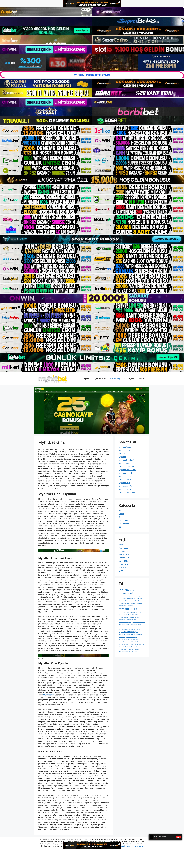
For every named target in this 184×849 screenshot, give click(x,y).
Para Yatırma (124, 524)
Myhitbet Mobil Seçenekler (125, 627)
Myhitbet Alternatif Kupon (125, 596)
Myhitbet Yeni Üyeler (139, 644)
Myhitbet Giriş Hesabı (124, 612)
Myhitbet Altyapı (125, 463)
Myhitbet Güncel (123, 614)
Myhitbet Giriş (115, 379)
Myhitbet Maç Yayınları (124, 624)
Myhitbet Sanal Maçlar (128, 632)
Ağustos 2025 (124, 551)
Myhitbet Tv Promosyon (131, 637)
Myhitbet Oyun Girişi (138, 627)
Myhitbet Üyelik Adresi (133, 646)
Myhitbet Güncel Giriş (133, 614)
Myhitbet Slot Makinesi (124, 634)
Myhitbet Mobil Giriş (126, 473)
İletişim (141, 379)
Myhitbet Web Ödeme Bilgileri (126, 644)
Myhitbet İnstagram (126, 466)
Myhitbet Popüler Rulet (124, 629)
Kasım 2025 (123, 548)
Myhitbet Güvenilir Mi (127, 492)
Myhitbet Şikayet (129, 379)
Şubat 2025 (123, 571)
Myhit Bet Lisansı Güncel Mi (138, 622)
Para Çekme (123, 520)
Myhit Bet (134, 590)
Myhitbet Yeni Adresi (127, 486)
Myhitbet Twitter (123, 639)
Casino (121, 514)
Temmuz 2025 (124, 554)
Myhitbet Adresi (125, 447)
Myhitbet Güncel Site (124, 617)
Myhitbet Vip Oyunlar (124, 641)
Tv (120, 527)
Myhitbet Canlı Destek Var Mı (138, 600)
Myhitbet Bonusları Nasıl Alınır (134, 598)
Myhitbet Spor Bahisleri (136, 634)
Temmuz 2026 (124, 545)
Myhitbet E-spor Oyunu (124, 603)
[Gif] (92, 179)
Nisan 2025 (123, 564)
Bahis (121, 510)
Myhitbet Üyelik (125, 479)
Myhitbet (87, 379)
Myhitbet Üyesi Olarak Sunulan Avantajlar (129, 649)
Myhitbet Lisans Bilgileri (125, 622)
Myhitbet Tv (122, 637)
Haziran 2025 (124, 558)
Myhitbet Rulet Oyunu (136, 629)
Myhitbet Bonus (125, 476)
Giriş (120, 517)
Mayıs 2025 (123, 561)
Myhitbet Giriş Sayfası (127, 460)
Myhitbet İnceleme (100, 379)
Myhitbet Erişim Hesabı (136, 603)
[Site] (46, 130)
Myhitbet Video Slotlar (133, 639)
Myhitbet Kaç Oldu (126, 489)
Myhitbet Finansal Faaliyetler (126, 605)
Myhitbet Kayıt (124, 483)
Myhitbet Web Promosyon (136, 641)
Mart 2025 (123, 567)
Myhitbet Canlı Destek (127, 470)
